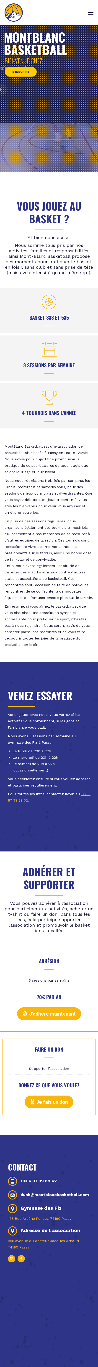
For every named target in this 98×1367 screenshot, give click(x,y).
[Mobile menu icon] (90, 12)
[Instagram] (11, 1258)
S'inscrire (20, 71)
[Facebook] (21, 1258)
